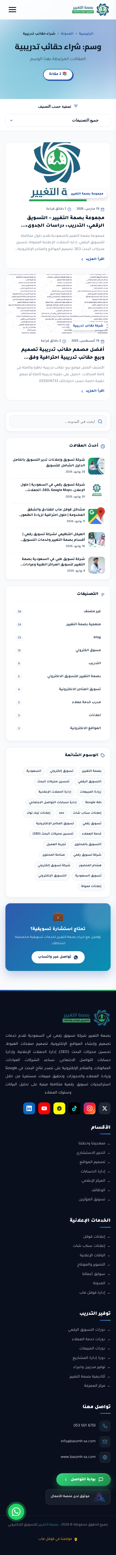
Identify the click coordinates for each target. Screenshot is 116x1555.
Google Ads (93, 802)
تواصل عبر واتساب (54, 957)
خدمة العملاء (91, 834)
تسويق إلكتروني (61, 771)
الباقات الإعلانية (92, 1256)
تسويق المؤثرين (92, 1200)
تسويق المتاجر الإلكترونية (55, 823)
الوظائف (98, 1190)
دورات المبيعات (92, 1349)
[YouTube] (44, 1108)
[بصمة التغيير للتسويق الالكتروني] (91, 10)
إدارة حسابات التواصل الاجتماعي (53, 802)
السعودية (33, 771)
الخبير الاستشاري (90, 1153)
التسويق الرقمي (89, 781)
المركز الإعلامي (93, 1181)
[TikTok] (74, 1108)
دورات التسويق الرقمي (86, 1330)
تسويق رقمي (92, 823)
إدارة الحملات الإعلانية (55, 792)
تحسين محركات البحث (53, 781)
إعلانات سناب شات (87, 813)
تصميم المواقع (92, 1162)
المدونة (67, 34)
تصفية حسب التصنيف (54, 106)
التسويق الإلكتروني (52, 876)
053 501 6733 (84, 1426)
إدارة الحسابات (93, 1172)
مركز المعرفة (94, 1386)
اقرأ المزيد (95, 259)
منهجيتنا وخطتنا (92, 1144)
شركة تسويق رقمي (87, 855)
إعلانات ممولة (91, 886)
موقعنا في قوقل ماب (55, 1539)
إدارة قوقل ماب (92, 1293)
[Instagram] (89, 1108)
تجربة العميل (56, 844)
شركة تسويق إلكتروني (54, 865)
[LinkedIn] (29, 1108)
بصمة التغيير (91, 771)
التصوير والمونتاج (91, 1265)
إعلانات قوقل (94, 1237)
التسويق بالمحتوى (87, 844)
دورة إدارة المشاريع (89, 1358)
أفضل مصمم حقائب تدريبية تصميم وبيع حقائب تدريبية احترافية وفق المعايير (62, 358)
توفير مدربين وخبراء (89, 1367)
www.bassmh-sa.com (78, 1457)
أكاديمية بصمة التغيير (87, 1377)
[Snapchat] (59, 1108)
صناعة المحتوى (53, 855)
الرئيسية (86, 34)
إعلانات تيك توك (38, 813)
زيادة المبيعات (90, 792)
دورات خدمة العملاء (88, 1339)
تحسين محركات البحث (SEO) (53, 834)
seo (61, 813)
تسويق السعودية (88, 876)
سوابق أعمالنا (93, 1274)
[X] (105, 1108)
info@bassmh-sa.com (78, 1441)
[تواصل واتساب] (16, 1512)
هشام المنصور (90, 865)
